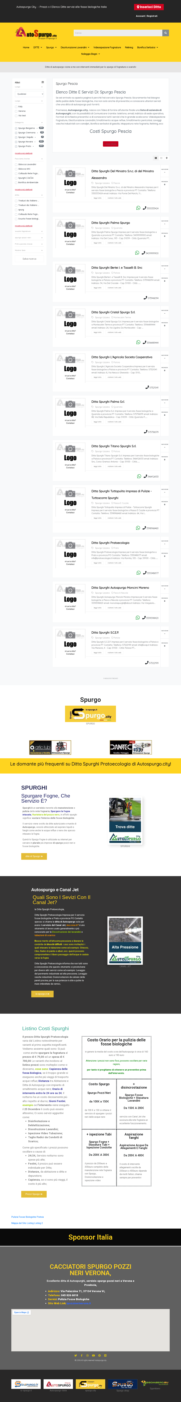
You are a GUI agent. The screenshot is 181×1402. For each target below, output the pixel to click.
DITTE (36, 47)
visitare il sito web (114, 198)
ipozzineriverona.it (79, 1303)
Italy (20, 106)
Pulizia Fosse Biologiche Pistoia (27, 1217)
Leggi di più (111, 144)
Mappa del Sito (18, 1223)
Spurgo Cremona (27, 132)
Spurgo (50, 47)
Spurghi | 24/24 (26, 178)
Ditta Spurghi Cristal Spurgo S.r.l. (113, 312)
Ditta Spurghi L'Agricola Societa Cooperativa (121, 357)
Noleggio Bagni (89, 53)
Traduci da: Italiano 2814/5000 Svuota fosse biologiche (29, 205)
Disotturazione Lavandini (74, 47)
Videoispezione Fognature (107, 47)
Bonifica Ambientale (28, 182)
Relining (129, 47)
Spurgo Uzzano (102, 183)
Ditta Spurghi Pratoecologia (110, 543)
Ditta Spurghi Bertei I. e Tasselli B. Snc (116, 267)
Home (26, 47)
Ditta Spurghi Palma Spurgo (110, 222)
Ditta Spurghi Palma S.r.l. (108, 401)
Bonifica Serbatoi (146, 47)
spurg (21, 209)
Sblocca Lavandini (27, 164)
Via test (22, 115)
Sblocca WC (24, 168)
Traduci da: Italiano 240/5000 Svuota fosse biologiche (29, 200)
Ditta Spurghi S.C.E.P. (105, 632)
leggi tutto (97, 198)
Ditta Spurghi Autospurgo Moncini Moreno (120, 587)
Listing (30, 1223)
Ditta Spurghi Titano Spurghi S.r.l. (113, 446)
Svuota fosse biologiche (29, 218)
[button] (149, 7)
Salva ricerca (29, 258)
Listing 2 (38, 1223)
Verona (21, 111)
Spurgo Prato (25, 146)
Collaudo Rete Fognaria (29, 214)
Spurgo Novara (25, 141)
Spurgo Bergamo (26, 128)
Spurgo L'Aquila (26, 137)
